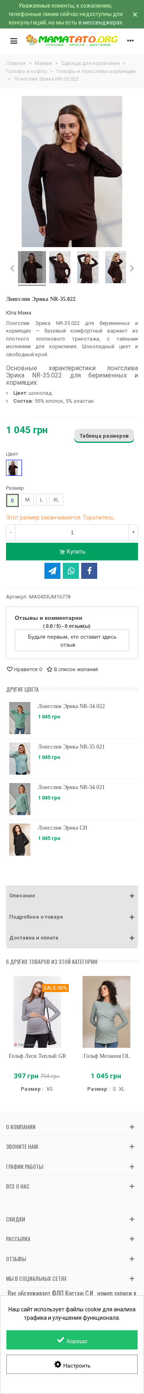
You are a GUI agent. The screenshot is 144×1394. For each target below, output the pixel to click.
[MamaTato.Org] (72, 40)
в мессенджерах (100, 22)
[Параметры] (130, 40)
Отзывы (16, 1258)
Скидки (15, 1219)
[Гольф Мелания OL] (106, 1012)
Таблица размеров (104, 436)
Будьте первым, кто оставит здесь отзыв (72, 640)
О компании (21, 1126)
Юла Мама (18, 313)
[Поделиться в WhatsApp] (71, 571)
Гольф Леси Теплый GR (37, 1056)
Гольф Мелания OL (107, 1056)
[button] (72, 895)
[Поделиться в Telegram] (52, 571)
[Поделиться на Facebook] (89, 571)
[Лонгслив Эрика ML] (20, 718)
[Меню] (13, 40)
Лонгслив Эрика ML (63, 706)
